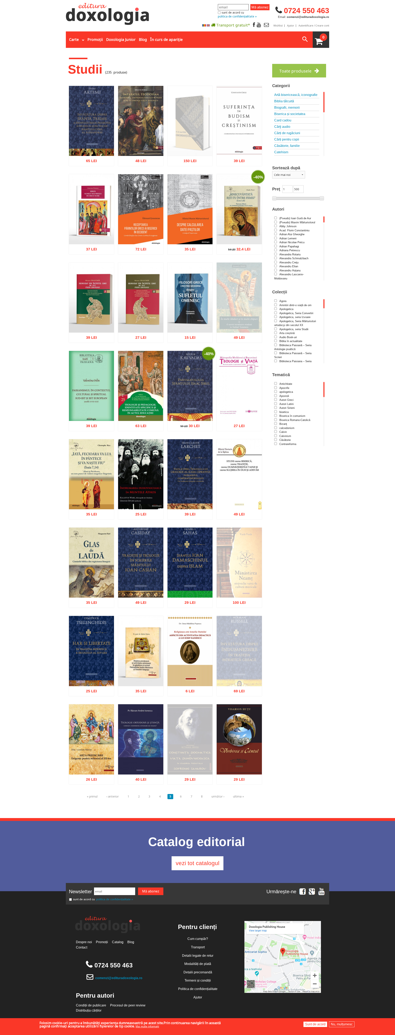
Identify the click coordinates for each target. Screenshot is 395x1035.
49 (237, 350)
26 (89, 780)
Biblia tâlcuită (284, 101)
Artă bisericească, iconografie (295, 95)
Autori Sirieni (287, 407)
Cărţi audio (282, 126)
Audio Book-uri (288, 337)
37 (89, 250)
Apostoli (284, 396)
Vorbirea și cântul (239, 767)
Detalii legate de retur (197, 955)
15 (187, 339)
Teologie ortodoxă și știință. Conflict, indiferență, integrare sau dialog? (140, 760)
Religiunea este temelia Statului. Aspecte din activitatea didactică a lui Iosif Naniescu (190, 671)
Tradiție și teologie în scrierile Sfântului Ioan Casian (141, 586)
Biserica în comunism (292, 415)
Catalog (117, 942)
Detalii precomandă (198, 972)
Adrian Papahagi (289, 246)
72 (138, 250)
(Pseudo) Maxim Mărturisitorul (297, 222)
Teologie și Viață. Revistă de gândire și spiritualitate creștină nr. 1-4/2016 (239, 406)
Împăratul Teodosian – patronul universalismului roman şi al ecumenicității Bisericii (141, 141)
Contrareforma (287, 444)
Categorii (281, 86)
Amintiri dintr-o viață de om (295, 305)
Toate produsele (295, 71)
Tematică (281, 374)
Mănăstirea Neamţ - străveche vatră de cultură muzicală (239, 596)
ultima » (238, 796)
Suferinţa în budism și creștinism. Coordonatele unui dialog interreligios (239, 144)
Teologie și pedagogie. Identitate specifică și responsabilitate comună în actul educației (140, 406)
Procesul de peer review (127, 1005)
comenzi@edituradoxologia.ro (118, 978)
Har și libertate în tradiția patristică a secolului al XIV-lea (91, 674)
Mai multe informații (147, 1026)
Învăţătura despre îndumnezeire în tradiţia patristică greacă (239, 684)
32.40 (237, 250)
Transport (198, 947)
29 (187, 604)
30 (187, 427)
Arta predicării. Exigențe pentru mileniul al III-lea (91, 765)
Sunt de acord (315, 1024)
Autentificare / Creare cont (314, 25)
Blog (143, 39)
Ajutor (290, 25)
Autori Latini (286, 404)
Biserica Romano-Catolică (294, 420)
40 (138, 780)
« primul (92, 796)
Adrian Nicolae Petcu (291, 242)
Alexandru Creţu (289, 262)
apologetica (286, 391)
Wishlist (278, 25)
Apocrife (284, 388)
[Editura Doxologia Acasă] (108, 13)
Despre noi (84, 942)
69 (237, 702)
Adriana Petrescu (289, 250)
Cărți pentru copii (286, 139)
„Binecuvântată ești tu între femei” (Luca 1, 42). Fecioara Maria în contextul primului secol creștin (239, 228)
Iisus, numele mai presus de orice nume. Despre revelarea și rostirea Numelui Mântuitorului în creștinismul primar (91, 228)
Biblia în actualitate (290, 341)
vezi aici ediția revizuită (239, 696)
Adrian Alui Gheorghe (291, 234)
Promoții (95, 39)
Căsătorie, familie (287, 146)
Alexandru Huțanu (290, 270)
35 (187, 250)
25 (138, 515)
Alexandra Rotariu (290, 254)
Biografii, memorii (287, 107)
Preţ (276, 189)
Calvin (283, 431)
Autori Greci (286, 399)
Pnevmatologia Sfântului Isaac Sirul (190, 411)
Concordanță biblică (190, 150)
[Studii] (204, 25)
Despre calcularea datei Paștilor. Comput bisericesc (189, 232)
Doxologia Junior (121, 39)
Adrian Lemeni (287, 238)
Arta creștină (287, 333)
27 (138, 339)
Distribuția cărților (88, 1010)
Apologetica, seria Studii (293, 329)
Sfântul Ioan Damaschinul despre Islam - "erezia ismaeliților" (189, 583)
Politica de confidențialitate (197, 989)
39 (237, 162)
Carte (74, 39)
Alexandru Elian (288, 266)
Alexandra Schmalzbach (293, 258)
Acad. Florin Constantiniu (294, 230)
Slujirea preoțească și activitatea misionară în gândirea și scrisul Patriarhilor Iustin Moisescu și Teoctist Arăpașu (140, 667)
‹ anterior (112, 796)
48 (138, 162)
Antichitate (285, 383)
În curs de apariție (166, 39)
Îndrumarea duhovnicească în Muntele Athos (140, 497)
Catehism (281, 152)
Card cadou (282, 120)
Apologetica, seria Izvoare (294, 317)
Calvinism (285, 436)
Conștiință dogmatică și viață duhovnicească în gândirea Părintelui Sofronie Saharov (190, 771)
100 (237, 614)
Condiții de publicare (91, 1005)
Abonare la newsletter (206, 35)
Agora (282, 301)
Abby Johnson (287, 226)
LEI (95, 163)
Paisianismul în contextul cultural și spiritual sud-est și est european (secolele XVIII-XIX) (91, 406)
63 (138, 427)
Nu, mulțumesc (342, 1024)
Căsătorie (285, 439)
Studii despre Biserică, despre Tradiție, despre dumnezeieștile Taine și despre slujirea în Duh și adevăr (239, 493)
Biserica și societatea (289, 114)
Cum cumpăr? (197, 938)
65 (89, 162)
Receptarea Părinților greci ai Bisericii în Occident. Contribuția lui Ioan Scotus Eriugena (140, 230)
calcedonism (286, 428)
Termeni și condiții (198, 980)
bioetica (284, 412)
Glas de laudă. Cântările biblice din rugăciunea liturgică (91, 586)
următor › (217, 796)
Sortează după (286, 168)
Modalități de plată (197, 964)
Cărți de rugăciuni (287, 133)
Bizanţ (283, 423)
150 (187, 163)
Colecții (279, 292)
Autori (278, 209)
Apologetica (286, 309)
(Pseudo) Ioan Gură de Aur (295, 218)
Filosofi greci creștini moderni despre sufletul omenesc (190, 321)
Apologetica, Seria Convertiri (296, 313)
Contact (81, 947)
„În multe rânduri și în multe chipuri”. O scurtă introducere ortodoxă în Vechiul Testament (239, 330)
